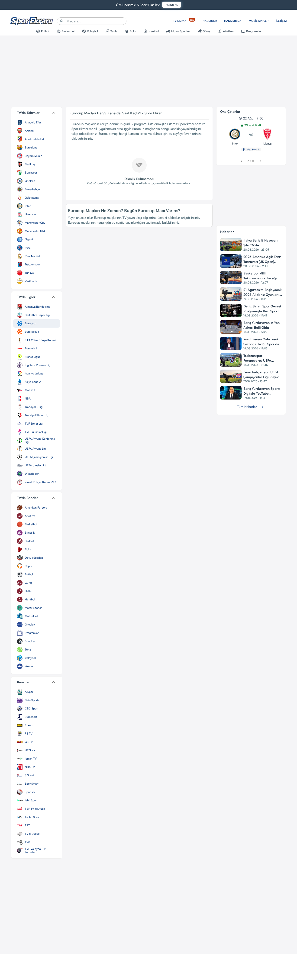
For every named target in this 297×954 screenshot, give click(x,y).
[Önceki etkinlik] (241, 161)
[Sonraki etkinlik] (260, 161)
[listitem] (36, 122)
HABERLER (210, 21)
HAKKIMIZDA (232, 21)
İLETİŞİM (281, 21)
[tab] (42, 31)
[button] (36, 112)
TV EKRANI (183, 20)
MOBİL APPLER (258, 21)
